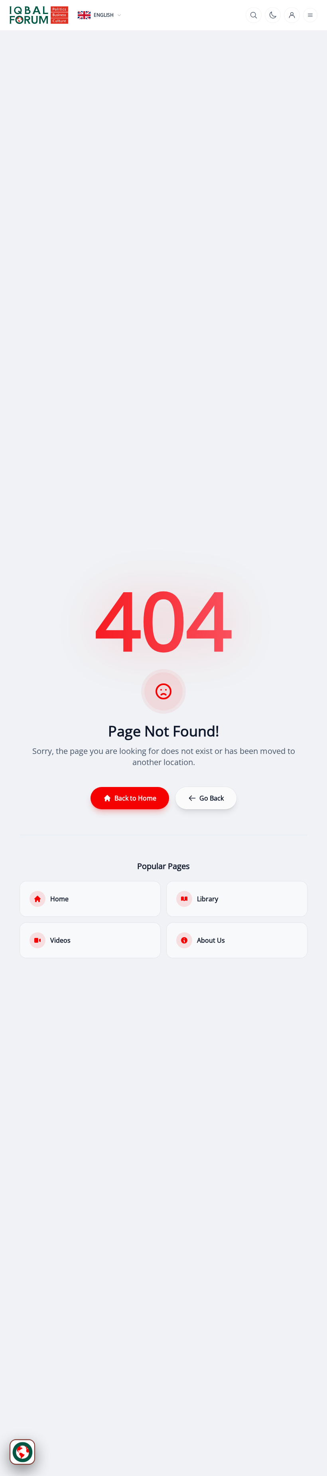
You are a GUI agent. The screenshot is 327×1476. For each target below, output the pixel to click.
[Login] (292, 15)
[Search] (254, 15)
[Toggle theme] (273, 15)
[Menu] (310, 15)
